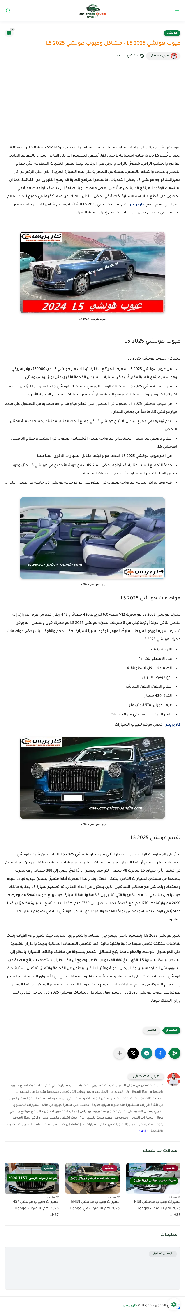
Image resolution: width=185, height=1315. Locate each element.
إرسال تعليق (162, 1254)
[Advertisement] (92, 109)
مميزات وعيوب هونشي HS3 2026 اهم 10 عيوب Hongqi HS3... (157, 1208)
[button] (160, 1053)
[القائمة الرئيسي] (177, 10)
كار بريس (136, 205)
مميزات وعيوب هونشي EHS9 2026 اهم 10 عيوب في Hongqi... (93, 1205)
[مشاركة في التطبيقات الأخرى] (119, 1053)
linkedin (142, 1131)
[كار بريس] (92, 10)
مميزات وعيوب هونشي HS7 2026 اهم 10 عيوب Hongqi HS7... (35, 1208)
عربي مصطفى (159, 56)
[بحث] (8, 10)
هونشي (172, 33)
